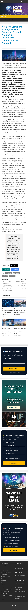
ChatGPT (15, 265)
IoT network (9, 273)
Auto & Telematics (7, 587)
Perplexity (7, 269)
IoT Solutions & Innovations (5, 573)
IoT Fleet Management (10, 453)
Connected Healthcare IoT (11, 455)
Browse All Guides (14, 463)
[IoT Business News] (14, 8)
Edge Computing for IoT (10, 445)
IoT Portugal (16, 273)
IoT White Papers (21, 575)
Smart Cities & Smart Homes (7, 584)
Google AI (16, 269)
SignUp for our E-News (20, 591)
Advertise (17, 589)
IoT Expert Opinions (21, 566)
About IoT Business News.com (19, 584)
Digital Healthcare (7, 595)
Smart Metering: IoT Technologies (12, 458)
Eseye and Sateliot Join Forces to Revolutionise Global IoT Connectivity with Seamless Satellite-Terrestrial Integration (7, 285)
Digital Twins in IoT (9, 442)
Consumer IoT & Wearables (5, 592)
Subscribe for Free (14, 368)
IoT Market (5, 570)
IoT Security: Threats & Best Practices (13, 447)
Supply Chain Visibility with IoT (12, 450)
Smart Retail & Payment (5, 599)
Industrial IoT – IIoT (7, 576)
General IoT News (17, 47)
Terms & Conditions (20, 596)
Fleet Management (7, 589)
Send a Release (18, 587)
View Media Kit (14, 550)
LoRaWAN (5, 275)
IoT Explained (20, 568)
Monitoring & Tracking (5, 579)
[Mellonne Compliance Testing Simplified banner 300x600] (14, 403)
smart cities (12, 275)
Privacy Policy (18, 598)
